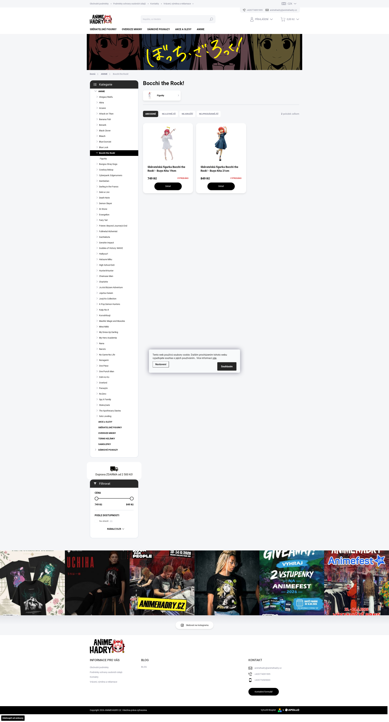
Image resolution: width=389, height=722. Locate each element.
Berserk (102, 125)
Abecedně (150, 114)
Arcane (102, 108)
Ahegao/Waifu (106, 97)
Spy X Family (105, 399)
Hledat (211, 19)
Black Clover (105, 130)
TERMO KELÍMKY (106, 438)
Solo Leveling (105, 416)
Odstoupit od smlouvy (12, 718)
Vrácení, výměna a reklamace (177, 3)
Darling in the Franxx (108, 186)
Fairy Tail (103, 220)
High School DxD (107, 265)
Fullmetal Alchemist (108, 231)
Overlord (103, 382)
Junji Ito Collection (107, 298)
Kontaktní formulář (264, 691)
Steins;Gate (104, 405)
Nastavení (160, 364)
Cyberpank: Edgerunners (110, 175)
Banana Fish (105, 119)
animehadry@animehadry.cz (268, 668)
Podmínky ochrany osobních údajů (129, 3)
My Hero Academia (108, 338)
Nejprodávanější (208, 114)
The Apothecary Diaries (110, 410)
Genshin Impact (106, 242)
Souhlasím (227, 366)
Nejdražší (187, 114)
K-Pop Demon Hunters (109, 304)
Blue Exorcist (105, 142)
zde (214, 358)
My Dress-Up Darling (108, 332)
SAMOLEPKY (104, 444)
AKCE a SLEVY (105, 422)
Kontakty (154, 3)
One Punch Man (106, 371)
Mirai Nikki (104, 326)
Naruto (102, 349)
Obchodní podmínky (99, 3)
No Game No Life (107, 354)
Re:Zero (102, 394)
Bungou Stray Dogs (108, 164)
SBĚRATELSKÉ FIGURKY (110, 427)
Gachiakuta (104, 237)
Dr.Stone (103, 209)
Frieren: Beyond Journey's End (113, 226)
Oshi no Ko (104, 377)
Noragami (103, 360)
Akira (101, 102)
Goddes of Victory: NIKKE (111, 248)
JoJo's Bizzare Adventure (111, 287)
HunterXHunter (106, 270)
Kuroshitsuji (104, 315)
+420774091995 (262, 674)
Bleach (102, 136)
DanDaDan (104, 181)
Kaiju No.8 (104, 310)
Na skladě (105, 521)
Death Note (104, 198)
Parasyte (103, 388)
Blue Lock (103, 147)
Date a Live (104, 192)
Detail (168, 186)
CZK (290, 3)
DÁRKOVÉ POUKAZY (108, 450)
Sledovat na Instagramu (197, 625)
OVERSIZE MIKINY (107, 433)
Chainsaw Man (106, 276)
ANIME (101, 91)
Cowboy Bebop (106, 170)
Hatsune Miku (105, 259)
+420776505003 (262, 680)
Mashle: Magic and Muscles (112, 321)
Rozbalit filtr (114, 529)
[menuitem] (104, 29)
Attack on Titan (106, 113)
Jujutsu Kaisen (106, 293)
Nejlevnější (169, 114)
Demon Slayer (105, 203)
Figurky (103, 158)
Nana (101, 343)
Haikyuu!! (103, 254)
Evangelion (104, 214)
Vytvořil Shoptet (268, 710)
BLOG (144, 667)
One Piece (103, 366)
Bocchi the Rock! (107, 153)
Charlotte (103, 282)
